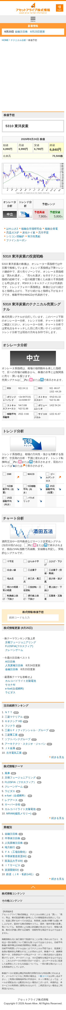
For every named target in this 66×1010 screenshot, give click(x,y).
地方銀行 (10, 847)
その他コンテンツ (12, 900)
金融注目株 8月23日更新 (30, 31)
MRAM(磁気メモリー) (18, 813)
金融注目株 (11, 669)
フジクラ (10, 725)
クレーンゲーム (14, 649)
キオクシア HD (13, 721)
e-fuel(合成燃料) (14, 688)
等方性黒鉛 (33, 236)
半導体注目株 (12, 838)
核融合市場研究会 (31, 228)
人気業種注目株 (14, 665)
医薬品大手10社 (14, 860)
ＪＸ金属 (10, 748)
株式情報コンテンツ (13, 893)
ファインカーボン (16, 240)
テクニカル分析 (18, 40)
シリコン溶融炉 (15, 236)
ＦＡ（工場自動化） (16, 851)
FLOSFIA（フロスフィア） (20, 782)
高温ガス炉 (12, 232)
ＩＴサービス (12, 865)
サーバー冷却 (12, 804)
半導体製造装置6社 (16, 856)
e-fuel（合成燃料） (16, 795)
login (60, 10)
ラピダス (10, 692)
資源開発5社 (12, 869)
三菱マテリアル (14, 716)
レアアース (11, 800)
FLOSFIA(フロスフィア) (19, 646)
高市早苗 (43, 232)
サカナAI (10, 684)
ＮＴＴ (8, 712)
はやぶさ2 (12, 228)
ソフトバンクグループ (17, 739)
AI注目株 (10, 661)
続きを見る (57, 757)
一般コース (43, 976)
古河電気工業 (14, 752)
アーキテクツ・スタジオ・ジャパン (25, 743)
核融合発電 (51, 228)
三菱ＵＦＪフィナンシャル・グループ (26, 730)
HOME (5, 40)
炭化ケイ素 (28, 232)
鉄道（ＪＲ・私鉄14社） (20, 874)
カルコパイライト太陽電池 (20, 680)
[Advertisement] (33, 77)
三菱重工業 (11, 734)
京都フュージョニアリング (20, 642)
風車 (7, 773)
